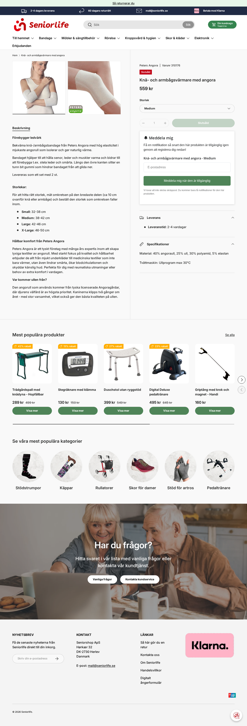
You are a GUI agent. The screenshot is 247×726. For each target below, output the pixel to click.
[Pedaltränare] (218, 466)
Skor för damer (142, 488)
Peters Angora (149, 65)
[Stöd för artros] (180, 466)
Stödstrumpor (28, 488)
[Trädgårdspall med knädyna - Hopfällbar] (32, 363)
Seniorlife (26, 711)
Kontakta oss (150, 655)
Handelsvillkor (151, 670)
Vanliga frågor (102, 579)
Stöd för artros (180, 488)
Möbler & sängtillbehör (78, 38)
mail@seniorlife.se (101, 666)
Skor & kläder (175, 38)
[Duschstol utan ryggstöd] (123, 363)
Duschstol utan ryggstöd (122, 390)
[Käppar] (66, 466)
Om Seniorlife (150, 662)
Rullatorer (104, 488)
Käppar (66, 488)
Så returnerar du (123, 3)
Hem (15, 55)
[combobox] (139, 24)
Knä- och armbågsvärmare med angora (43, 55)
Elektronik (202, 38)
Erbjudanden (21, 46)
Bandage (45, 38)
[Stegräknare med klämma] (78, 363)
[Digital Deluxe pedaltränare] (169, 363)
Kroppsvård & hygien (140, 38)
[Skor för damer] (142, 466)
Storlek (144, 100)
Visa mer (32, 410)
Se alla (230, 335)
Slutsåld (203, 122)
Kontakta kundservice (139, 579)
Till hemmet (21, 38)
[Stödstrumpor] (28, 466)
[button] (222, 25)
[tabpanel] (66, 218)
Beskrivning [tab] (21, 128)
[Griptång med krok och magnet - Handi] (215, 363)
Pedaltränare (218, 488)
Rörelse (110, 38)
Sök (188, 24)
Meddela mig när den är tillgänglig (187, 180)
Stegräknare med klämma (77, 390)
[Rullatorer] (104, 466)
